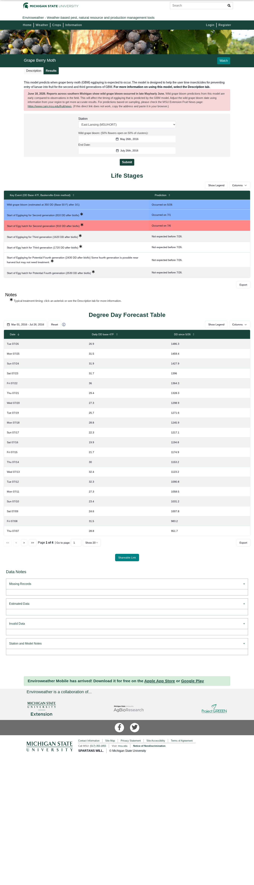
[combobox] (92, 542)
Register (224, 25)
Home (27, 25)
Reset (54, 324)
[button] (127, 297)
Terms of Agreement (182, 740)
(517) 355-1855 (98, 746)
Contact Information (88, 740)
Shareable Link (127, 557)
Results (51, 70)
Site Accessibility (156, 740)
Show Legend (216, 185)
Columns (237, 185)
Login (210, 25)
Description (33, 70)
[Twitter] (134, 727)
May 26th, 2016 (129, 139)
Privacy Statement (131, 740)
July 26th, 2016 (129, 150)
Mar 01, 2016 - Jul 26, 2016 (27, 324)
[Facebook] (119, 727)
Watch (224, 60)
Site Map (110, 740)
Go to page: (63, 542)
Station (83, 118)
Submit (127, 162)
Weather (42, 25)
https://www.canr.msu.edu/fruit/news (50, 106)
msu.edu (122, 746)
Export (243, 284)
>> (32, 542)
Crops (56, 25)
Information (73, 25)
